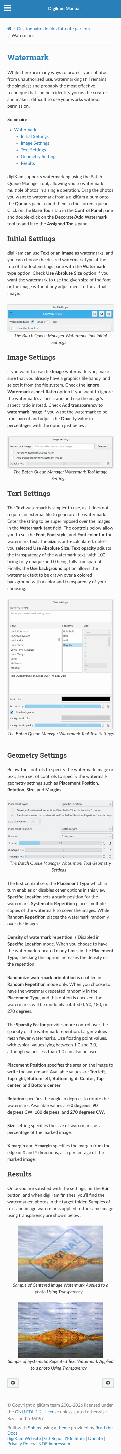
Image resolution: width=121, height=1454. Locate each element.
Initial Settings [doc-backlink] (31, 238)
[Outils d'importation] (108, 1383)
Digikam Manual (64, 8)
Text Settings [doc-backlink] (28, 493)
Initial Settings (35, 136)
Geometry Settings (39, 156)
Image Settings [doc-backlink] (31, 357)
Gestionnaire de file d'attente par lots (53, 29)
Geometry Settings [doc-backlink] (37, 755)
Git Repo (52, 1438)
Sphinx (34, 1428)
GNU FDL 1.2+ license (37, 1412)
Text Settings (33, 150)
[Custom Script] (13, 1383)
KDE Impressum (54, 1444)
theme (63, 1428)
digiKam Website (24, 1438)
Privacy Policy (21, 1444)
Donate (95, 1438)
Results (28, 163)
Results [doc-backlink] (19, 1173)
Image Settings (35, 143)
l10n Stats (75, 1438)
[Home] (9, 28)
